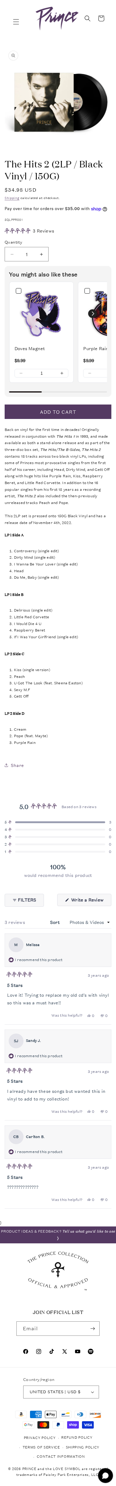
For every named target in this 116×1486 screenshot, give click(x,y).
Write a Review (90, 901)
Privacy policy (40, 1438)
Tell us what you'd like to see (88, 1231)
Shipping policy (83, 1447)
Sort (55, 922)
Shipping (12, 198)
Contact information (61, 1456)
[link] (41, 313)
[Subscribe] (92, 1328)
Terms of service (41, 1447)
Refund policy (76, 1437)
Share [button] (17, 765)
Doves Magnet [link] (30, 348)
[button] (16, 22)
